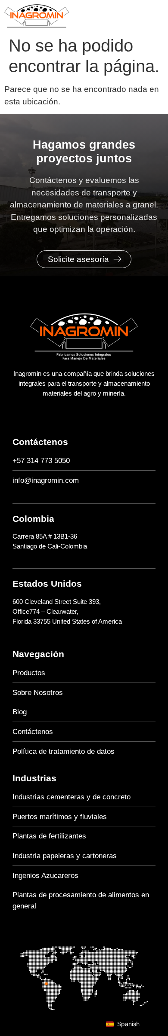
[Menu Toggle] (159, 16)
